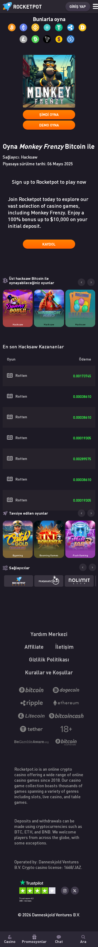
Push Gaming (80, 555)
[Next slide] (91, 282)
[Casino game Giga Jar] (80, 536)
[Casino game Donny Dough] (18, 305)
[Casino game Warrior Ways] (49, 305)
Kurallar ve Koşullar (49, 672)
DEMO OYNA (49, 125)
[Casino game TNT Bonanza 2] (49, 536)
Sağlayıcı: (20, 157)
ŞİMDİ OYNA (49, 114)
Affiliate (34, 646)
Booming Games (48, 555)
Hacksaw (18, 324)
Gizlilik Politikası (49, 659)
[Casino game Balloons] (80, 305)
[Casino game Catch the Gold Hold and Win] (18, 536)
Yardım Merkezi (48, 634)
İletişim (64, 646)
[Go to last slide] (81, 282)
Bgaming (18, 555)
